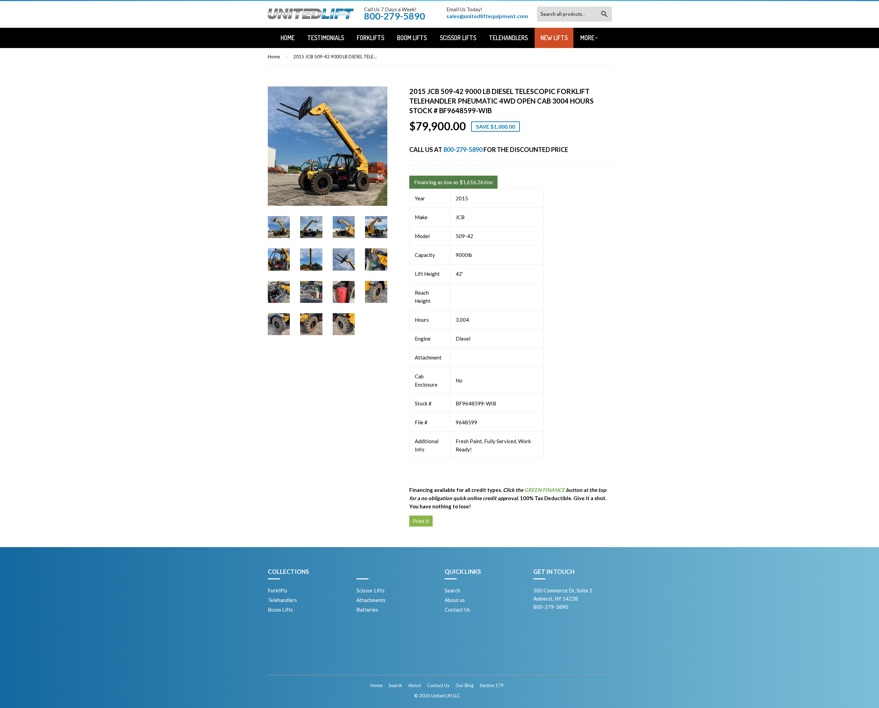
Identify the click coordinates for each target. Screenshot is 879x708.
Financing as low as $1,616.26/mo (453, 182)
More (587, 38)
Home (288, 38)
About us (455, 600)
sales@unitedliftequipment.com (487, 16)
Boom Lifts (412, 38)
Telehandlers (508, 38)
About (414, 685)
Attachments (371, 600)
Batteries (367, 609)
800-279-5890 (462, 149)
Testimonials (325, 38)
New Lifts (554, 38)
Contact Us (457, 609)
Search (452, 590)
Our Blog (464, 685)
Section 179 (492, 685)
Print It (421, 521)
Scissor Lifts (458, 38)
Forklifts (370, 38)
